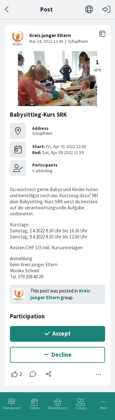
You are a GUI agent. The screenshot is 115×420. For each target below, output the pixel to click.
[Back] (7, 9)
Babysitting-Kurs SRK (38, 114)
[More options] (98, 374)
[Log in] (106, 9)
